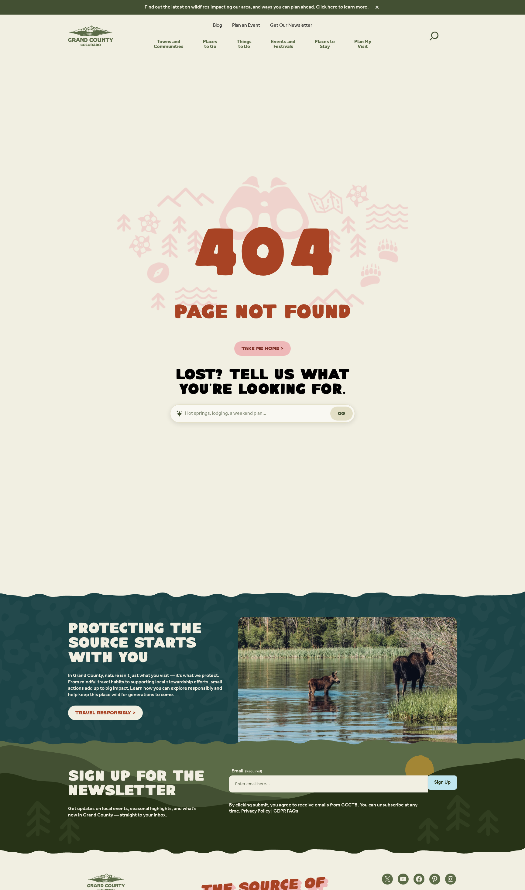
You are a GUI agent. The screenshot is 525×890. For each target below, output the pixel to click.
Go (341, 413)
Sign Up (442, 782)
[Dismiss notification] (377, 7)
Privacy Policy (255, 811)
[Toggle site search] (434, 36)
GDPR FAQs (285, 811)
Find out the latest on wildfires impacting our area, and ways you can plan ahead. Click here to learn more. (257, 7)
